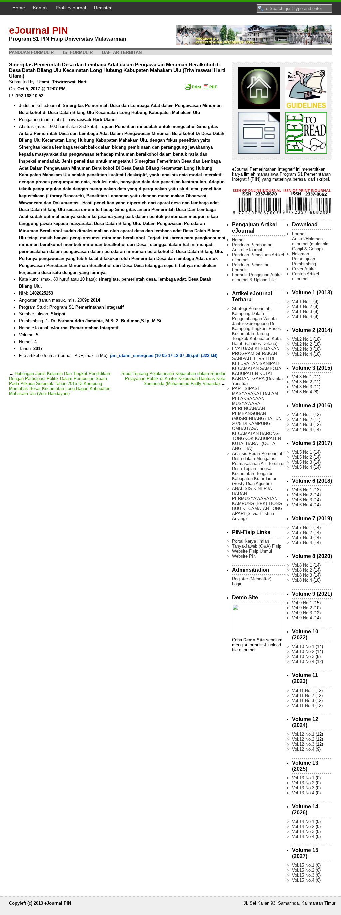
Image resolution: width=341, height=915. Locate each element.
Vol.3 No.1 (302, 376)
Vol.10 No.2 (303, 651)
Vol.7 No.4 (302, 542)
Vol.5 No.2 (302, 457)
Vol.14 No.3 (303, 831)
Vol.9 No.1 (302, 602)
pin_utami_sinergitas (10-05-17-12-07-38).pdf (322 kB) (163, 355)
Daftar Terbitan (122, 52)
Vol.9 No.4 (302, 617)
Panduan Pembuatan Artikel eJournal (252, 247)
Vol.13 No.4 (303, 792)
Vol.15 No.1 (303, 865)
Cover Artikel (304, 268)
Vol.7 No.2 (302, 532)
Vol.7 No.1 (302, 527)
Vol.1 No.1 (302, 301)
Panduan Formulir (31, 52)
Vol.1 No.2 (302, 306)
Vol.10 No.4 (303, 661)
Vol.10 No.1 (303, 646)
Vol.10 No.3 (303, 656)
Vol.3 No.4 (302, 391)
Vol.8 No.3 (302, 575)
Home (18, 7)
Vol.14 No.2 (303, 826)
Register (103, 7)
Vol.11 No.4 (303, 705)
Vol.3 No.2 (302, 381)
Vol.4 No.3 (302, 424)
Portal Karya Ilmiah (250, 541)
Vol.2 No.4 (302, 354)
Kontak (40, 7)
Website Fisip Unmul (252, 551)
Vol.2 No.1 (302, 339)
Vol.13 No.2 (303, 782)
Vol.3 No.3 (302, 386)
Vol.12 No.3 (303, 744)
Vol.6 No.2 (302, 494)
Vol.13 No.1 (303, 777)
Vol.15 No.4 (303, 880)
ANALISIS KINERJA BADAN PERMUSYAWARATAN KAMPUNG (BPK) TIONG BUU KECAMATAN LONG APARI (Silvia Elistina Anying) (257, 503)
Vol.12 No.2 (303, 739)
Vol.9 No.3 (302, 612)
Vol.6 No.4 (302, 504)
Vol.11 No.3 (303, 700)
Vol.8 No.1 (302, 565)
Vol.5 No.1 (302, 452)
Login (237, 583)
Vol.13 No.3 (303, 787)
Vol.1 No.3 (302, 311)
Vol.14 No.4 (303, 836)
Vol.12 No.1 (303, 734)
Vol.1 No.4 (302, 316)
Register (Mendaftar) (251, 578)
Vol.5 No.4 (302, 467)
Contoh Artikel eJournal (305, 276)
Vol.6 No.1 (302, 489)
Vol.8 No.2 (302, 570)
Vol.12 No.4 (303, 749)
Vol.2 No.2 (302, 344)
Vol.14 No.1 (303, 821)
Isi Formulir (78, 52)
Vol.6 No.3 (302, 499)
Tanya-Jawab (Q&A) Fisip (256, 546)
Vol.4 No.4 (302, 429)
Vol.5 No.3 (302, 462)
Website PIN (244, 556)
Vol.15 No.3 (303, 875)
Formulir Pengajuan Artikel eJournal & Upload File (257, 277)
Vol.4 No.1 (302, 414)
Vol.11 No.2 (303, 695)
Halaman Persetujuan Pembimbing (304, 258)
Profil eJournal (71, 7)
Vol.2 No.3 (302, 349)
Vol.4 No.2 (302, 419)
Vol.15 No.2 (303, 870)
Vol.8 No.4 (302, 580)
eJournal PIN (38, 30)
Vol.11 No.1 (303, 690)
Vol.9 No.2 (302, 607)
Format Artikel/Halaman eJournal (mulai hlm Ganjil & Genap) (311, 241)
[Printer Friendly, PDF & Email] (201, 89)
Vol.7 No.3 (302, 537)
